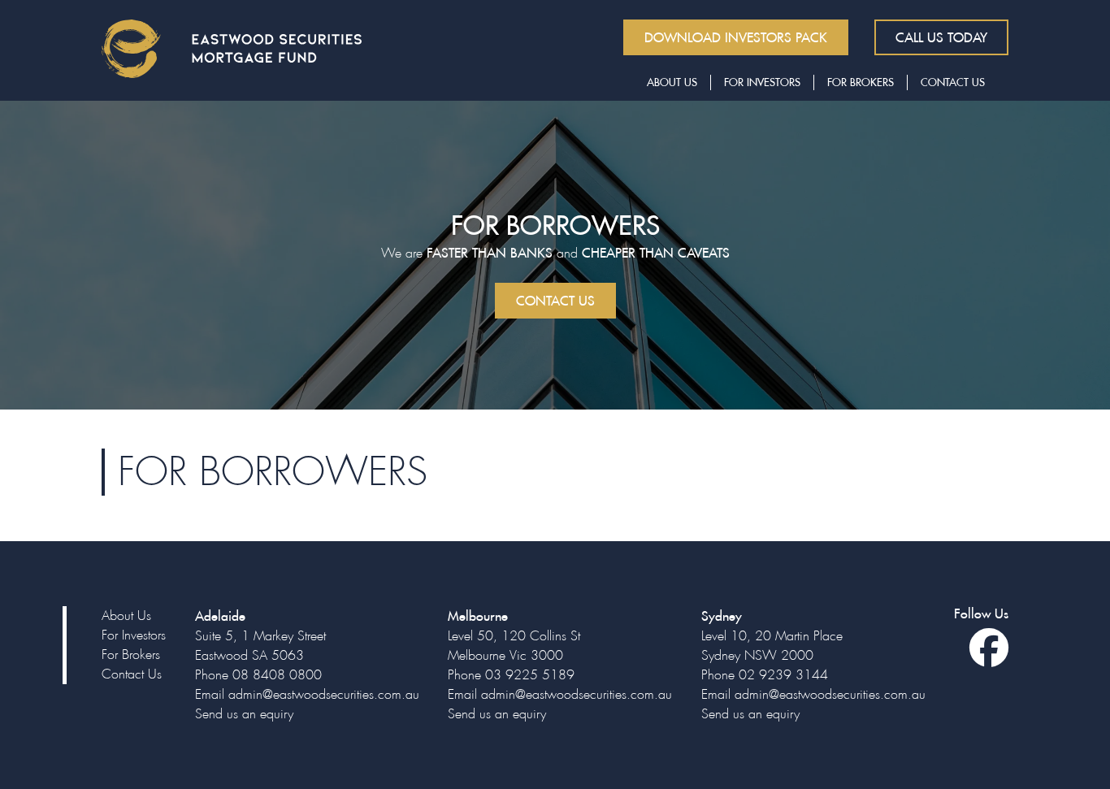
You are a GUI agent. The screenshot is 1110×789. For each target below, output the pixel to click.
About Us (672, 82)
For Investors (762, 82)
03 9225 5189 (530, 674)
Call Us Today (941, 37)
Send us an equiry (244, 713)
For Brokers (860, 82)
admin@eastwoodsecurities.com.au (323, 694)
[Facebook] (988, 657)
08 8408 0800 (277, 674)
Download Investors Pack (735, 37)
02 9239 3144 (783, 674)
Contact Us (953, 82)
